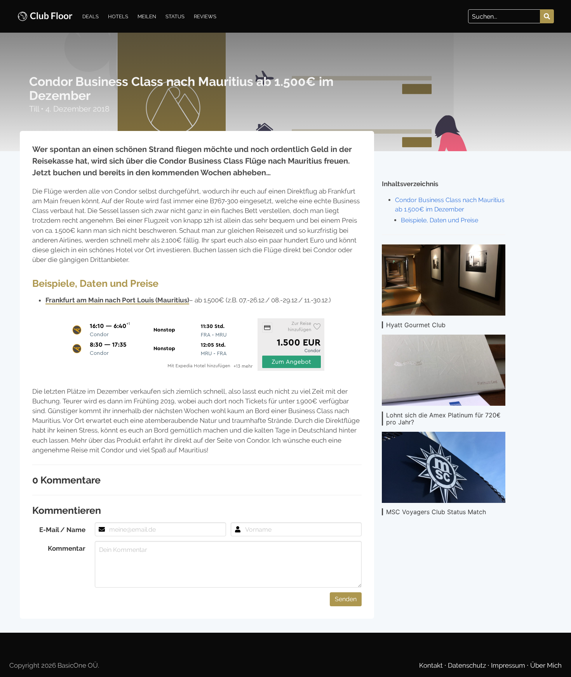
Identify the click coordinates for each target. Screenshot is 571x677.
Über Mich (546, 665)
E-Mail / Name (62, 530)
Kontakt (431, 665)
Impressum (509, 665)
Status (175, 16)
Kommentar (66, 548)
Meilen (147, 16)
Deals (90, 16)
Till (35, 108)
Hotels (118, 16)
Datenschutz (467, 665)
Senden (346, 599)
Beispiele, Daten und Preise (439, 220)
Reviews (205, 16)
